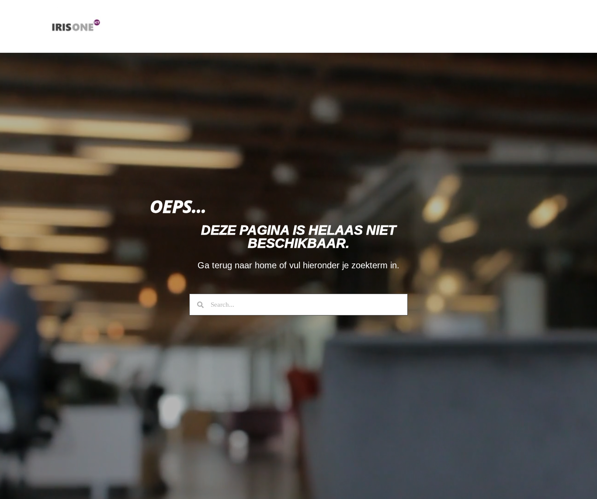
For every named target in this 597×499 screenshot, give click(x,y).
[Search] (197, 304)
